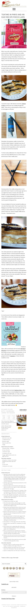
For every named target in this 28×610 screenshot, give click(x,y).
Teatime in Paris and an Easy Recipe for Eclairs (13, 15)
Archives (3, 590)
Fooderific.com (4, 584)
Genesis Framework (14, 606)
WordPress (14, 607)
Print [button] (20, 428)
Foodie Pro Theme (15, 604)
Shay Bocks (24, 604)
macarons (12, 356)
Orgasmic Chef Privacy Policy (8, 598)
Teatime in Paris (18, 390)
